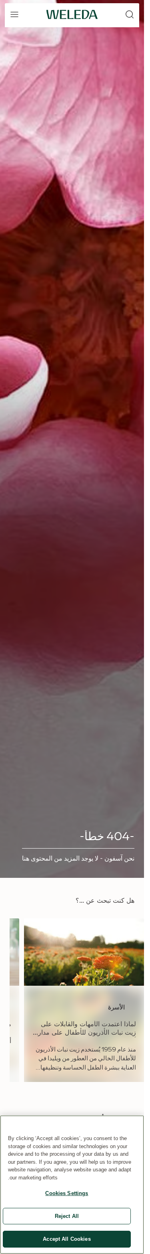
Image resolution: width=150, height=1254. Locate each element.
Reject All (67, 1216)
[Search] (129, 14)
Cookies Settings (66, 1193)
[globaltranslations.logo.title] (72, 14)
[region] (72, 1184)
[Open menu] (14, 14)
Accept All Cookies (66, 1239)
